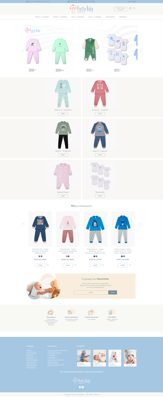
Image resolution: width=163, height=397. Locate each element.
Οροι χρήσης (29, 357)
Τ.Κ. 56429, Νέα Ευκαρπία (54, 353)
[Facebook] (80, 387)
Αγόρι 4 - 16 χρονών (77, 17)
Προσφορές (123, 17)
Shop (82, 72)
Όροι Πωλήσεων (30, 362)
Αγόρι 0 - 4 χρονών (94, 17)
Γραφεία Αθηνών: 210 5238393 (56, 360)
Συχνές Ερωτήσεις (31, 365)
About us (28, 350)
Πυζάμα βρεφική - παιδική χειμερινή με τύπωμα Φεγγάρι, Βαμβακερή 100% (67, 251)
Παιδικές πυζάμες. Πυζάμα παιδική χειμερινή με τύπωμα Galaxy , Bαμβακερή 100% (123, 251)
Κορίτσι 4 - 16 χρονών (42, 17)
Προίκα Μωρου (110, 17)
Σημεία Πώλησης (31, 367)
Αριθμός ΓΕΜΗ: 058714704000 (56, 365)
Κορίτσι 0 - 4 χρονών (59, 17)
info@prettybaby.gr (53, 362)
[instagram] (83, 387)
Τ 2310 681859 (51, 355)
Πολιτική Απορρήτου (32, 360)
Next (141, 51)
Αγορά (40, 265)
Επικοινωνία (29, 355)
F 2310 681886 (51, 357)
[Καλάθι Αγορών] (130, 8)
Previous (22, 51)
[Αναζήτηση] (134, 8)
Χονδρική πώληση (31, 353)
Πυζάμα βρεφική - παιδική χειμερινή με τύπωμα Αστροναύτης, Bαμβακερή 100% (95, 251)
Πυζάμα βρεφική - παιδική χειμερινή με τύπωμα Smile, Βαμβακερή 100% (40, 251)
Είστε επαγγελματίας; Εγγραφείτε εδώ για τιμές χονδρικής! (81, 372)
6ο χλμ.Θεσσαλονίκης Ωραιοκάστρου (57, 350)
